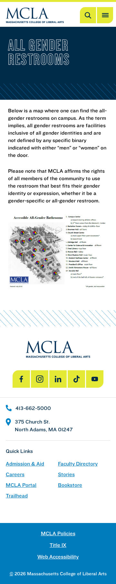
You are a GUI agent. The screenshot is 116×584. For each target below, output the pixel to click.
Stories (66, 474)
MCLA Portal (21, 485)
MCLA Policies (58, 533)
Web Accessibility (58, 557)
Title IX (58, 545)
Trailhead (17, 496)
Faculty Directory (78, 464)
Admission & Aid (25, 464)
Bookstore (70, 485)
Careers (15, 474)
